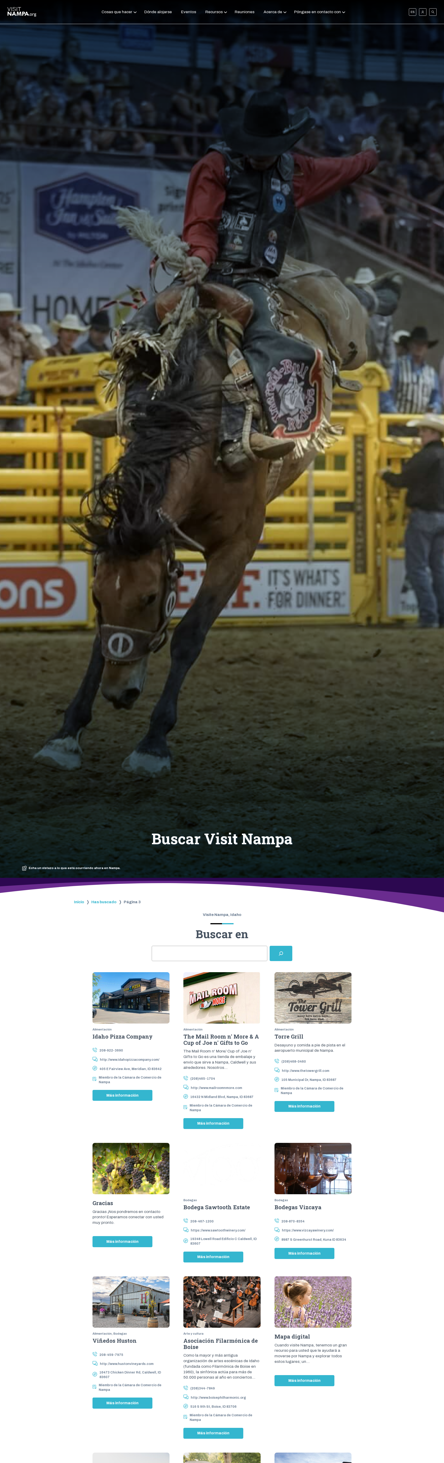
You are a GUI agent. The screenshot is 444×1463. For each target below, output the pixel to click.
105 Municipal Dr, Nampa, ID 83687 (308, 1080)
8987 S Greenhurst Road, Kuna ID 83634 (313, 1239)
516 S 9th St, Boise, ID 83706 (213, 1406)
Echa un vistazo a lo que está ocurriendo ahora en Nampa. (74, 868)
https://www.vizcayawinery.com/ (308, 1230)
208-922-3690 (111, 1050)
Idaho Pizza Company (122, 1036)
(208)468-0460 (293, 1061)
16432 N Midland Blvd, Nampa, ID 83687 (221, 1097)
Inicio (79, 902)
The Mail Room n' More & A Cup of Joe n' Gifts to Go (221, 1039)
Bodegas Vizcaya (297, 1207)
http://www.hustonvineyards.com (127, 1364)
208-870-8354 (293, 1221)
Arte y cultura (193, 1333)
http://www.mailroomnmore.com (216, 1088)
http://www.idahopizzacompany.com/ (129, 1059)
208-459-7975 (111, 1355)
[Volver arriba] (432, 1447)
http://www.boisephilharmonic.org (218, 1397)
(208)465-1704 (202, 1078)
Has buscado (104, 902)
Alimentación (102, 1029)
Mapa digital (292, 1336)
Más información (129, 1097)
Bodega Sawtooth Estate (216, 1207)
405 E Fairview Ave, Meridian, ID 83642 (130, 1069)
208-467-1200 (202, 1221)
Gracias (102, 1203)
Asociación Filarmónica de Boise (220, 1344)
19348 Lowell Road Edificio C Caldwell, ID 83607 (223, 1241)
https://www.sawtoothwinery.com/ (218, 1230)
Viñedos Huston (114, 1341)
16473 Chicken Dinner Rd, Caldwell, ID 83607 (130, 1374)
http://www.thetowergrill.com (305, 1071)
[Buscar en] (281, 953)
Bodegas (190, 1200)
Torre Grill (288, 1036)
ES (413, 12)
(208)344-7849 (202, 1388)
